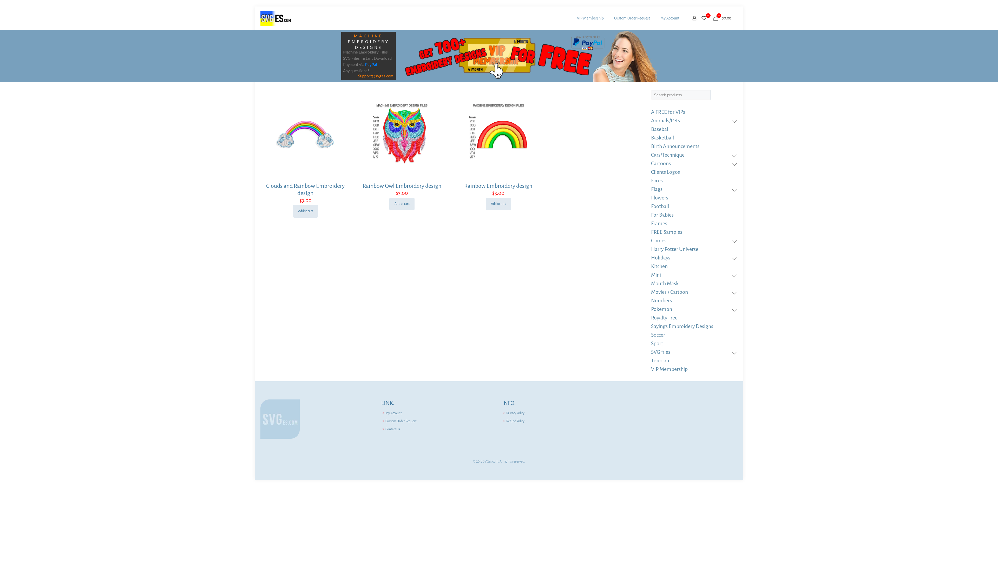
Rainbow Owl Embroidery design (402, 186)
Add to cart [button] (305, 211)
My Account (393, 413)
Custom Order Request (400, 421)
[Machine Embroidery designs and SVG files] (275, 18)
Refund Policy (515, 421)
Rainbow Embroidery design (498, 186)
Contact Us (392, 429)
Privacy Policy (515, 413)
